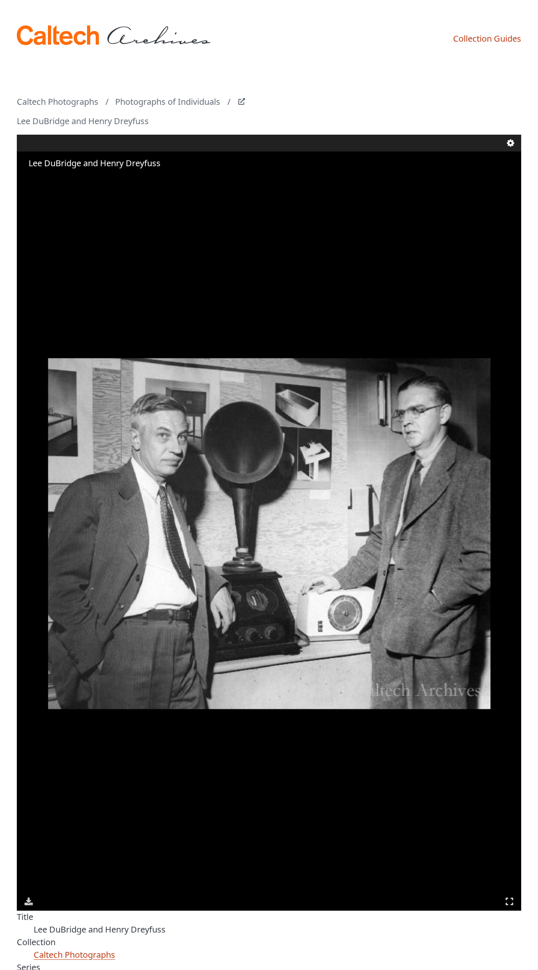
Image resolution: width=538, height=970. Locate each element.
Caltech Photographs (57, 101)
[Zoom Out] (41, 180)
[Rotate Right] (53, 180)
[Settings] (511, 143)
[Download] (28, 901)
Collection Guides (487, 38)
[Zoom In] (29, 180)
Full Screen (509, 901)
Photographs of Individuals (167, 101)
